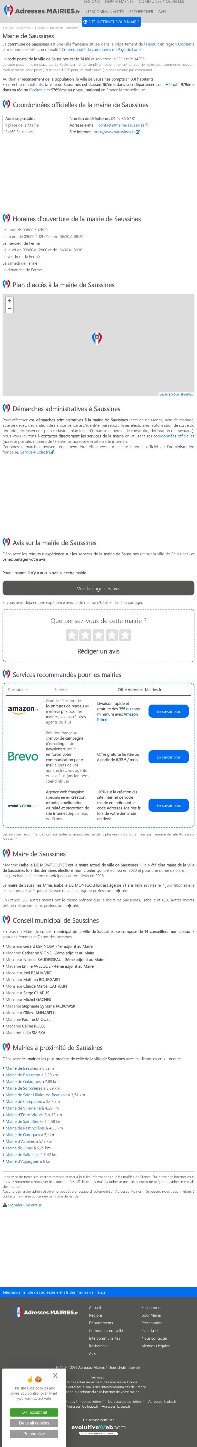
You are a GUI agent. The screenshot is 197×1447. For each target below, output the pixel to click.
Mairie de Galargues (23, 1081)
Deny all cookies (34, 1423)
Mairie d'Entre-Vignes (25, 1114)
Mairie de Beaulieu (22, 1068)
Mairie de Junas (19, 1147)
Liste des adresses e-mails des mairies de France (100, 1382)
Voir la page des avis (98, 588)
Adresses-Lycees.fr (116, 1406)
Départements (101, 1322)
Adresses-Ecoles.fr (162, 1401)
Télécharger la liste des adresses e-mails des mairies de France (54, 1292)
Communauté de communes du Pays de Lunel (102, 49)
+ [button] (9, 301)
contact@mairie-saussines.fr (123, 125)
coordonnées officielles (173, 435)
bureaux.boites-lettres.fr (126, 1401)
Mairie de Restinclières (25, 1128)
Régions (95, 1315)
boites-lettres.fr (93, 1401)
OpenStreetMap (183, 394)
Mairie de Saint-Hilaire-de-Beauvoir (36, 1094)
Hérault (152, 44)
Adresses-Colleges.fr (82, 1406)
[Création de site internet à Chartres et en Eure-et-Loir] (99, 1429)
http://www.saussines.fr (115, 131)
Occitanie (186, 44)
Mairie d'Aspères (20, 1141)
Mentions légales (156, 1345)
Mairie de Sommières (24, 1088)
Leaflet (164, 394)
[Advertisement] (98, 174)
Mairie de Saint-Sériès (24, 1121)
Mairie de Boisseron (23, 1074)
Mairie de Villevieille (23, 1108)
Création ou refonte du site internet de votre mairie (100, 1391)
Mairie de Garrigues (23, 1134)
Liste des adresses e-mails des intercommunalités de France (100, 1386)
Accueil (95, 1307)
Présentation (152, 1322)
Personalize (34, 1434)
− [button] (9, 309)
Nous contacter (154, 1338)
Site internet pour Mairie (113, 21)
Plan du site (151, 1330)
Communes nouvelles (106, 1330)
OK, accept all (34, 1412)
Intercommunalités (103, 11)
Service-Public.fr (35, 452)
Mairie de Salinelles (23, 1154)
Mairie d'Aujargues (22, 1161)
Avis (162, 11)
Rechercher (141, 11)
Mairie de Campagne (24, 1101)
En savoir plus (169, 711)
